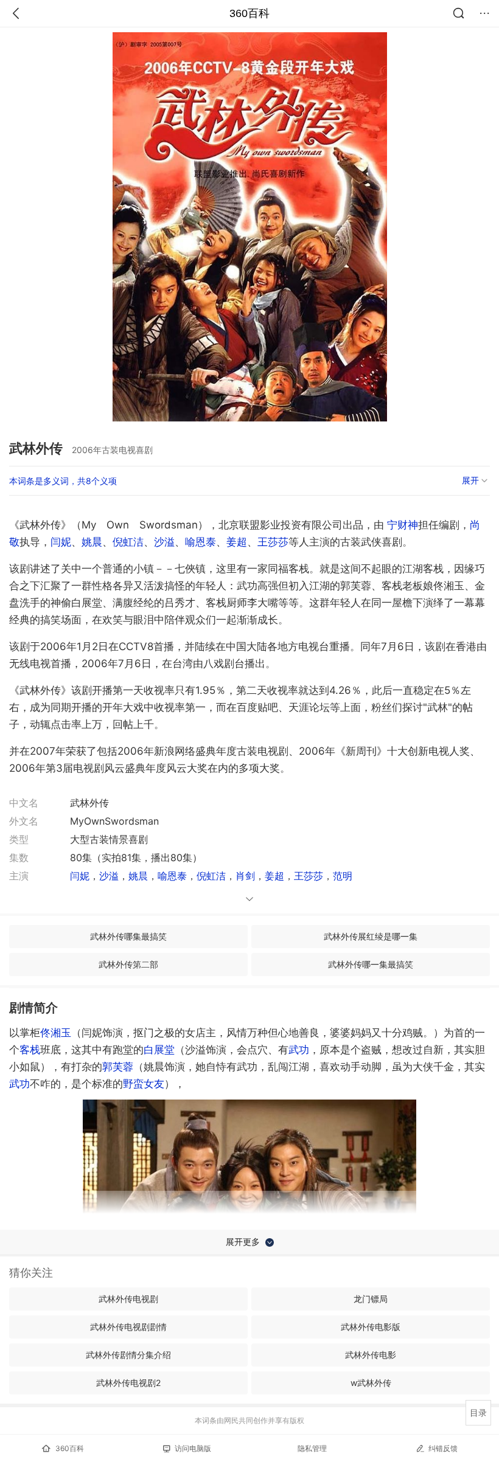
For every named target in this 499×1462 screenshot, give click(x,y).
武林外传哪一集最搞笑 (370, 964)
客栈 (29, 1050)
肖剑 (245, 876)
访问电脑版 (193, 1448)
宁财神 (402, 525)
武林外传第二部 (128, 964)
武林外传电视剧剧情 (128, 1327)
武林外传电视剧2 (128, 1382)
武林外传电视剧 (128, 1299)
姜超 (236, 542)
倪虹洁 (128, 542)
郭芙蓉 (117, 1067)
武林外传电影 (370, 1354)
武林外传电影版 (370, 1327)
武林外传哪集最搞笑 (128, 936)
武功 (298, 1050)
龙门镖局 (371, 1299)
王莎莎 (272, 542)
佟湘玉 (55, 1033)
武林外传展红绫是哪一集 (370, 936)
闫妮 (61, 542)
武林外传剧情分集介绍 (128, 1354)
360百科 (249, 13)
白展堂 (159, 1050)
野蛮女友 (143, 1084)
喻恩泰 (200, 542)
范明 (342, 876)
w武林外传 (371, 1382)
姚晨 (92, 542)
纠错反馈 (443, 1448)
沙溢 (164, 542)
